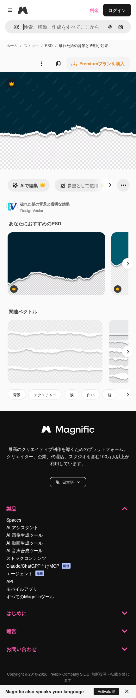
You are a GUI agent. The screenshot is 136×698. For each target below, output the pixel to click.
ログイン (117, 10)
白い (91, 394)
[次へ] (110, 185)
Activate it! (106, 691)
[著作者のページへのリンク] (12, 207)
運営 (11, 631)
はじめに (16, 613)
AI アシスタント (22, 527)
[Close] (127, 691)
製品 (11, 508)
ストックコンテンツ (26, 558)
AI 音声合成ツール (24, 550)
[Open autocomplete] (14, 27)
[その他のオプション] (41, 63)
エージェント (24, 573)
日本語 (68, 482)
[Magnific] (68, 430)
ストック (31, 45)
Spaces (13, 520)
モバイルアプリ (21, 589)
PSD (49, 45)
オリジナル (43, 84)
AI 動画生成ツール (24, 543)
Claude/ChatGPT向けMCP (37, 566)
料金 (94, 10)
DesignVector (31, 210)
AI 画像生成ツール (24, 535)
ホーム (12, 45)
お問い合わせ (21, 649)
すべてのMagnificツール (30, 596)
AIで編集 (25, 187)
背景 (17, 394)
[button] (68, 482)
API (9, 581)
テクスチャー (45, 394)
